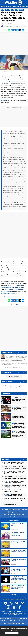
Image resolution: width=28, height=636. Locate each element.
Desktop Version (14, 517)
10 (9, 436)
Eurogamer (24, 620)
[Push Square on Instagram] (8, 607)
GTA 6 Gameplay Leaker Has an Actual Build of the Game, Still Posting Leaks (15, 477)
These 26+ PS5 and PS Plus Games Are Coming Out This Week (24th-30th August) (14, 472)
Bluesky (16, 367)
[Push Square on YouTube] (11, 603)
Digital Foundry (4, 620)
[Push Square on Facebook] (19, 607)
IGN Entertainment (21, 611)
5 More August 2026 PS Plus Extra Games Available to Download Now (14, 482)
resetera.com (16, 296)
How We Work (16, 509)
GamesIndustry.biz (12, 623)
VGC (5, 623)
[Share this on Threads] (20, 30)
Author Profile (9, 367)
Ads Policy (6, 514)
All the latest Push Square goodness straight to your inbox (14, 629)
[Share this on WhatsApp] (9, 30)
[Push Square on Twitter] (16, 603)
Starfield (11, 289)
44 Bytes (9, 613)
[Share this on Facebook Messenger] (23, 30)
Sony (12, 9)
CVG (19, 623)
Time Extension (23, 618)
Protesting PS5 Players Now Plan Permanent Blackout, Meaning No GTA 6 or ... (15, 467)
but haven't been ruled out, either (9, 293)
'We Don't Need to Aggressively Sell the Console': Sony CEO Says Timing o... (14, 499)
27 (9, 411)
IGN (19, 620)
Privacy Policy (12, 512)
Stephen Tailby (8, 26)
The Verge (3, 100)
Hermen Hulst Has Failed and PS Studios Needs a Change (14, 503)
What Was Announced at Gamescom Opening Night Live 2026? (13, 495)
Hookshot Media (9, 611)
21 (9, 402)
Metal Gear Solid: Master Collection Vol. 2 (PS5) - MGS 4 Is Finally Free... (15, 486)
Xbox (16, 9)
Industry (21, 9)
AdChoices (15, 613)
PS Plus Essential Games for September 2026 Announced (13, 490)
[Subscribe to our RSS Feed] (5, 603)
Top (2, 509)
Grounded (3, 287)
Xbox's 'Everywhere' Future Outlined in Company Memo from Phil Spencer (13, 16)
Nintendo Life (8, 618)
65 (17, 304)
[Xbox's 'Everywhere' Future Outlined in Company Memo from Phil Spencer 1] (14, 62)
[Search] (25, 2)
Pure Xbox (15, 618)
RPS (23, 623)
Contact (6, 512)
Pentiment (9, 287)
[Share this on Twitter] (17, 30)
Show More (14, 594)
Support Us (24, 509)
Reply (21, 367)
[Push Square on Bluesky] (22, 603)
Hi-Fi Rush (17, 287)
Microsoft (8, 9)
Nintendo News (13, 620)
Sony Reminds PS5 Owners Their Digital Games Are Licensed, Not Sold (14, 463)
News (2, 9)
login (19, 386)
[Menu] (2, 2)
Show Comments (14, 376)
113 (9, 428)
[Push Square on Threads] (14, 607)
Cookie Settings (20, 514)
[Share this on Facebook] (14, 30)
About (6, 509)
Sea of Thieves (20, 285)
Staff (10, 509)
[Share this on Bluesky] (12, 30)
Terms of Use (21, 512)
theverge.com (7, 296)
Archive (13, 514)
